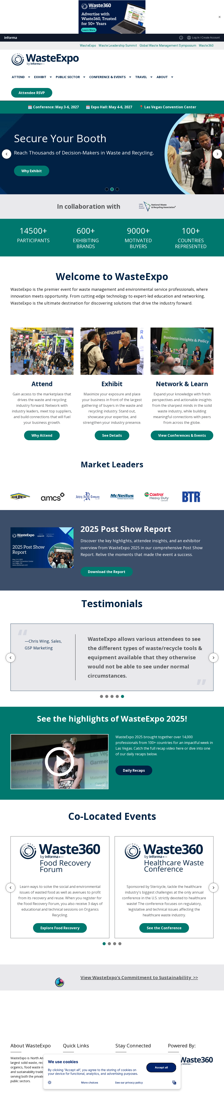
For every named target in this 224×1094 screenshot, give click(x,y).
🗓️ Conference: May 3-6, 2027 (53, 107)
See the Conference (164, 928)
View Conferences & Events (182, 435)
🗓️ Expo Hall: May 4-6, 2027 (109, 107)
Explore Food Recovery (59, 928)
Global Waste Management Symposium (168, 45)
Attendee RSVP (32, 92)
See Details (112, 435)
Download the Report (106, 571)
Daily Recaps (134, 770)
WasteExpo (88, 45)
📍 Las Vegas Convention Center (167, 107)
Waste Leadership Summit (118, 45)
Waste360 (206, 45)
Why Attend (42, 435)
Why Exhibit (31, 170)
